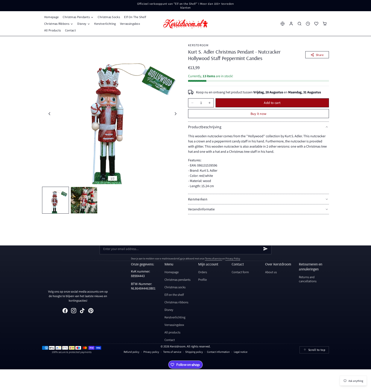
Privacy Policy (232, 258)
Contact (169, 340)
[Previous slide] (49, 113)
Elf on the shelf (174, 295)
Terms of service (213, 258)
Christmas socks (175, 287)
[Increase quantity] (209, 102)
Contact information (218, 352)
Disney (168, 310)
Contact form (240, 272)
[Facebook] (65, 310)
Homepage (171, 272)
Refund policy (131, 352)
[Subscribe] (266, 248)
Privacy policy (151, 352)
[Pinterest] (91, 310)
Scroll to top (316, 350)
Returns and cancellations (307, 279)
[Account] (291, 23)
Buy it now (259, 113)
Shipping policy (194, 352)
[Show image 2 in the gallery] (84, 200)
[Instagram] (73, 310)
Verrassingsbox (174, 325)
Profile (202, 279)
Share (320, 55)
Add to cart (272, 102)
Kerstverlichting (174, 317)
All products (172, 332)
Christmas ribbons (176, 302)
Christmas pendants (177, 279)
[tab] (55, 200)
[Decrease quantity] (192, 102)
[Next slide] (175, 113)
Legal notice (240, 352)
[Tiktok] (82, 310)
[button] (78, 17)
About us (271, 272)
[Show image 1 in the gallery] (55, 200)
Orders (202, 272)
